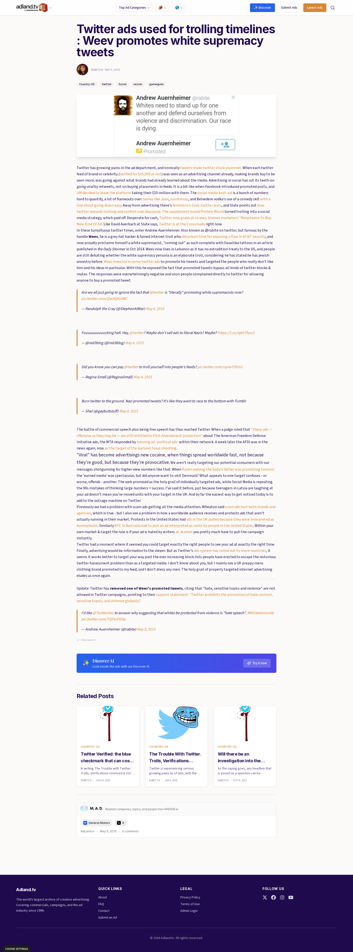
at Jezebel (184, 532)
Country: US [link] (90, 747)
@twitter (157, 292)
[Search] (332, 7)
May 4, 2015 (155, 308)
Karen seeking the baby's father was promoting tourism (228, 469)
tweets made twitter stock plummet (210, 167)
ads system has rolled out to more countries (230, 550)
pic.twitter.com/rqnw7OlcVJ (219, 367)
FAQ (101, 904)
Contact (104, 910)
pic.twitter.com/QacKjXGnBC (104, 298)
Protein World (212, 211)
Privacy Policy (190, 897)
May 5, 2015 (146, 629)
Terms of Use (190, 904)
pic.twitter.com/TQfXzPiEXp (103, 619)
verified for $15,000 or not (140, 174)
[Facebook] (273, 897)
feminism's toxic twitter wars (197, 205)
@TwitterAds (103, 613)
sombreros (179, 199)
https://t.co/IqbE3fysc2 (236, 332)
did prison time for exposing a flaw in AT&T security (223, 236)
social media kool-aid (214, 192)
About (102, 897)
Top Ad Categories (132, 7)
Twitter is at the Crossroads (182, 224)
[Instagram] (282, 897)
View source (88, 640)
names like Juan (155, 199)
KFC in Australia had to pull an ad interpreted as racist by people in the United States (184, 525)
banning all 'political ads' (157, 442)
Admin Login (189, 910)
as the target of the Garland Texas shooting (140, 448)
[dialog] (16, 948)
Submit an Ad (107, 917)
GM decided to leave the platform (104, 192)
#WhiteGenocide (260, 613)
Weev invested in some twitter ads (132, 261)
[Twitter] (264, 897)
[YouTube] (290, 897)
